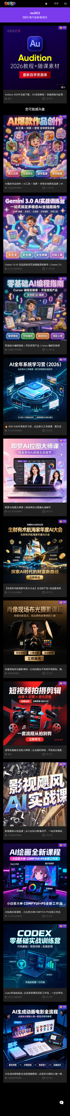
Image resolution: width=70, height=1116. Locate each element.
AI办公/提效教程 (15, 269)
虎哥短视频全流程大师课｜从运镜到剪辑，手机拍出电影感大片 (35, 750)
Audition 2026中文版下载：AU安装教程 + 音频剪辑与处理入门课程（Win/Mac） (35, 94)
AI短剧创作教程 (14, 188)
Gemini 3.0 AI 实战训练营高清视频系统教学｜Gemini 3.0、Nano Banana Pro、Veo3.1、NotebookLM (35, 264)
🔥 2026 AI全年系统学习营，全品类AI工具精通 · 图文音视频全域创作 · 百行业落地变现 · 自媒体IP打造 (35, 426)
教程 (10, 99)
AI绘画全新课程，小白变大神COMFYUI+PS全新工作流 (32, 912)
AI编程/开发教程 (15, 349)
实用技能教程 (13, 673)
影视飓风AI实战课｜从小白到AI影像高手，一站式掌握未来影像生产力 (35, 831)
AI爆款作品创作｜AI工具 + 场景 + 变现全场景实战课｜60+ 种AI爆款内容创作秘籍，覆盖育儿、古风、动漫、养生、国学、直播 (35, 184)
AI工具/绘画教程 (15, 430)
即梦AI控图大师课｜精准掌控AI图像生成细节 (28, 507)
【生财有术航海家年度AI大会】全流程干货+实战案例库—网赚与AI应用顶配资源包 (35, 588)
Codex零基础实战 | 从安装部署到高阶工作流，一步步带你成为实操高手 (35, 993)
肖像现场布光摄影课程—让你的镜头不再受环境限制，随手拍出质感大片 (35, 669)
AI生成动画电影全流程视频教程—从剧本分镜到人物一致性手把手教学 (35, 1074)
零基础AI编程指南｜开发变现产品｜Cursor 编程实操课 (32, 345)
